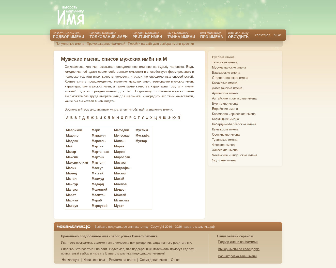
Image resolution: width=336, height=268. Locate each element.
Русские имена (223, 57)
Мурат (119, 205)
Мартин (98, 146)
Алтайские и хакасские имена (234, 98)
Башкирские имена (226, 72)
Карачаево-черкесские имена (234, 113)
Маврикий (74, 129)
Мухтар (141, 140)
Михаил (120, 173)
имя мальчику (238, 34)
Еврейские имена (225, 108)
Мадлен (72, 140)
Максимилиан (77, 162)
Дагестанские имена (227, 87)
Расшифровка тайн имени (237, 256)
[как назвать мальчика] (74, 15)
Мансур (72, 184)
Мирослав (122, 157)
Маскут (97, 167)
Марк (96, 129)
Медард (98, 184)
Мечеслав (122, 135)
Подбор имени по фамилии (238, 241)
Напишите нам (94, 259)
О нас (175, 259)
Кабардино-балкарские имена (234, 124)
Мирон (119, 151)
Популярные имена (70, 43)
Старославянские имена (230, 77)
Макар (71, 151)
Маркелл (99, 135)
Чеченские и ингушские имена (234, 155)
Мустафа (142, 135)
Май (69, 146)
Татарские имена (224, 62)
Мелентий (99, 189)
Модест (120, 189)
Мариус (72, 205)
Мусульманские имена (229, 67)
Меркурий (99, 205)
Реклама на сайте (122, 259)
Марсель (99, 140)
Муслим (142, 129)
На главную (70, 259)
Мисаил (120, 162)
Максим (72, 157)
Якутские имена (224, 160)
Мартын (98, 157)
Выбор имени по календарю (239, 248)
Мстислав (121, 200)
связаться (262, 35)
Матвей (97, 173)
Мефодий (121, 129)
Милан (119, 140)
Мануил (72, 189)
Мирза (119, 146)
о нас (278, 35)
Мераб (97, 200)
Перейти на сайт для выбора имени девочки (161, 43)
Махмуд (98, 178)
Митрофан (122, 167)
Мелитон (99, 194)
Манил (71, 178)
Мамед (71, 173)
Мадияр (72, 135)
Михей (119, 178)
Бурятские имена (225, 103)
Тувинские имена (224, 139)
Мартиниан (100, 151)
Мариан (72, 200)
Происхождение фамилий (106, 43)
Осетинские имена (226, 134)
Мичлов (120, 184)
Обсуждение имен (153, 259)
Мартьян (99, 162)
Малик (71, 167)
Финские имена (223, 144)
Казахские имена (224, 82)
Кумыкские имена (225, 129)
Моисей (120, 194)
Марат (71, 194)
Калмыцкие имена (225, 118)
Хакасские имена (225, 149)
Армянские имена (225, 93)
